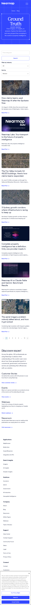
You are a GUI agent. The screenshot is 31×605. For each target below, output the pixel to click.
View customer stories (8, 382)
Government (6, 488)
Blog (4, 509)
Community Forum (8, 541)
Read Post (5, 112)
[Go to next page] (27, 338)
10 (24, 338)
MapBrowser (6, 443)
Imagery (5, 464)
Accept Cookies (15, 602)
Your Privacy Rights (15, 592)
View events (5, 397)
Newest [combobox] (5, 73)
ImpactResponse (8, 451)
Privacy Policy (7, 557)
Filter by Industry (7, 62)
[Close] (29, 573)
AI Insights (6, 468)
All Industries (6, 492)
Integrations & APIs (8, 455)
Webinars (6, 521)
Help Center (6, 534)
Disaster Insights (7, 472)
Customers (6, 570)
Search (15, 58)
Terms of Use (7, 553)
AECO (5, 485)
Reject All (15, 597)
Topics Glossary (7, 524)
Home (13, 11)
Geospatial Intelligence (9, 496)
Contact (5, 566)
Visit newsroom (6, 427)
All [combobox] (3, 66)
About (5, 505)
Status (5, 545)
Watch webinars (6, 413)
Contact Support (7, 538)
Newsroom (6, 513)
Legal (4, 549)
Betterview (6, 447)
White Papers (7, 517)
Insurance (6, 481)
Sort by (4, 70)
